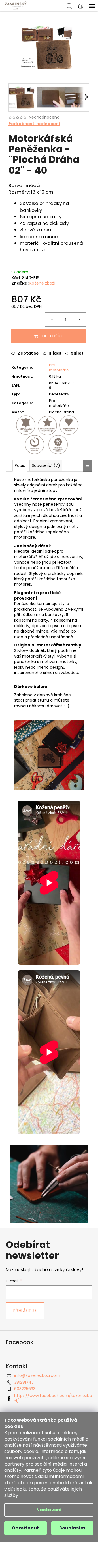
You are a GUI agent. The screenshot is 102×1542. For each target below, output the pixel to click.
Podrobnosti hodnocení (34, 124)
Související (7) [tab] (46, 465)
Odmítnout (25, 1528)
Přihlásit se (25, 1310)
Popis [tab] (20, 465)
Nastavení (49, 1509)
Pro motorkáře (59, 367)
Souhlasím (72, 1528)
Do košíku (52, 336)
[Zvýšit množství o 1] (79, 319)
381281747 (24, 1382)
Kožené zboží (42, 283)
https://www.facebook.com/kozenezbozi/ (53, 1398)
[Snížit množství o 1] (52, 319)
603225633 (24, 1389)
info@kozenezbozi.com (37, 1375)
